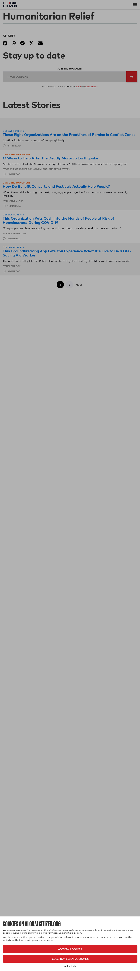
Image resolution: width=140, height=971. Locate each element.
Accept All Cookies (70, 949)
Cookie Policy (70, 965)
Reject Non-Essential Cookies (70, 958)
